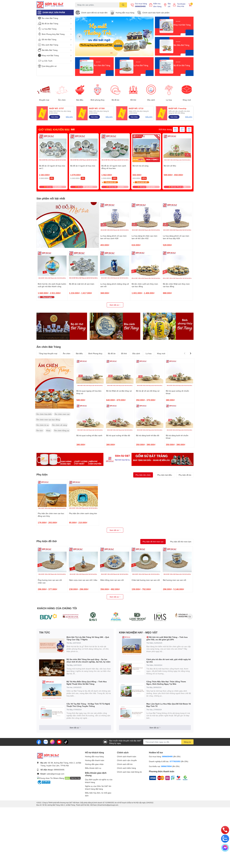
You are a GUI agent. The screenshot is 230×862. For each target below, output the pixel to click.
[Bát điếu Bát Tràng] (174, 46)
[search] (123, 4)
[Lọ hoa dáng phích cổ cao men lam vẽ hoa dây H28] (177, 217)
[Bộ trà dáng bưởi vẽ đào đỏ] (149, 418)
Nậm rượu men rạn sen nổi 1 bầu (83, 580)
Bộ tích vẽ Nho (170, 166)
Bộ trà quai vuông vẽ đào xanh (89, 435)
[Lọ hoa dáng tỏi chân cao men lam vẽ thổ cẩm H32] (145, 217)
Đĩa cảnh (151, 100)
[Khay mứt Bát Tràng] (174, 26)
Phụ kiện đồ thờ (46, 541)
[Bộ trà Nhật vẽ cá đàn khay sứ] (120, 373)
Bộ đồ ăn (115, 100)
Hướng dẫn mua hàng (125, 12)
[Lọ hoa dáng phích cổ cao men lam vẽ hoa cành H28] (114, 217)
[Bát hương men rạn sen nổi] (177, 561)
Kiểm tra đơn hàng (157, 4)
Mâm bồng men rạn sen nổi (112, 580)
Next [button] (149, 36)
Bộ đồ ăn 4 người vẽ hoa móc (82, 166)
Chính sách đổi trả (124, 764)
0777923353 (175, 761)
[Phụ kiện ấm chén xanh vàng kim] (83, 495)
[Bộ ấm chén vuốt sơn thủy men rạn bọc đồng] (145, 265)
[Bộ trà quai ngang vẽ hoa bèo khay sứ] (90, 373)
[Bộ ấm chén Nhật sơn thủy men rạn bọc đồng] (177, 265)
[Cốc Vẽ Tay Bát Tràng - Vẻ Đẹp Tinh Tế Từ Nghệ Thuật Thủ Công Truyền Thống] (51, 712)
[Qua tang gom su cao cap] (115, 459)
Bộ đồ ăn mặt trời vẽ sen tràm (81, 284)
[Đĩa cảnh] (151, 90)
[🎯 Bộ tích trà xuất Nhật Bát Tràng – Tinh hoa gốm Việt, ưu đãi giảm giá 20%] (131, 645)
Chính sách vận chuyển (127, 760)
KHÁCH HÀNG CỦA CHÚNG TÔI (57, 608)
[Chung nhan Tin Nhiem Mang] (50, 778)
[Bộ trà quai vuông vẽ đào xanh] (90, 418)
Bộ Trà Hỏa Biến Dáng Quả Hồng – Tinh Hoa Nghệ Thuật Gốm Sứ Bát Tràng (87, 682)
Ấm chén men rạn (62, 414)
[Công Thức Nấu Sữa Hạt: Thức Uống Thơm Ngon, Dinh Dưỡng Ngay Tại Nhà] (131, 690)
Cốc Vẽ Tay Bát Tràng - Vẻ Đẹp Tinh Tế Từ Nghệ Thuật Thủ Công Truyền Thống (88, 705)
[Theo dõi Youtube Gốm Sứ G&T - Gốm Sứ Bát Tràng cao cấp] (59, 742)
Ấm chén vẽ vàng (59, 425)
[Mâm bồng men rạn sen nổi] (114, 561)
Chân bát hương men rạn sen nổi (146, 580)
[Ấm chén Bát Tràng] (94, 66)
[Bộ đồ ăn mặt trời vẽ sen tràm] (83, 265)
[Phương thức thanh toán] (165, 777)
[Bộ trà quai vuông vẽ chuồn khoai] (179, 373)
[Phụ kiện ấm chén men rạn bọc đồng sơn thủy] (52, 495)
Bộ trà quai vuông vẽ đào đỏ (118, 435)
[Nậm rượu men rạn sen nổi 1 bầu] (83, 561)
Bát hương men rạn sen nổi (174, 580)
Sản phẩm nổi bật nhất (50, 198)
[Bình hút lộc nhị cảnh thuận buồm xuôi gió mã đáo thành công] (52, 265)
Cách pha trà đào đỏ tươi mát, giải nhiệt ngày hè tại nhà (168, 660)
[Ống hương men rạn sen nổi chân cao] (52, 561)
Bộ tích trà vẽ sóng (140, 166)
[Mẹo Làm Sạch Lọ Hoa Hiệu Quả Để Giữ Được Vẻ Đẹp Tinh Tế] (131, 712)
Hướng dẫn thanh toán (94, 760)
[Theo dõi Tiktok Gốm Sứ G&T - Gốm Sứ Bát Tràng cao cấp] (66, 742)
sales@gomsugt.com (55, 774)
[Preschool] (115, 616)
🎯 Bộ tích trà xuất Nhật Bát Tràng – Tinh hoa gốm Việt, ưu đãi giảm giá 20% (167, 638)
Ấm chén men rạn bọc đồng (48, 419)
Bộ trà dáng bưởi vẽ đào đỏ (147, 435)
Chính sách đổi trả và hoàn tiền (94, 12)
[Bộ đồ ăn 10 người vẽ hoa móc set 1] (53, 148)
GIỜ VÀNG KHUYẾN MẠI (53, 129)
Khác (48, 430)
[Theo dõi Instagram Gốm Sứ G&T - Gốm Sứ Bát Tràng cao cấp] (52, 742)
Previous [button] (79, 36)
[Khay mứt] (186, 90)
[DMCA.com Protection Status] (73, 778)
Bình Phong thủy (95, 353)
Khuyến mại (44, 100)
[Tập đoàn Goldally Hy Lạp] (182, 616)
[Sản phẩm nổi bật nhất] (67, 225)
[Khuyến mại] (44, 90)
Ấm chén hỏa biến (44, 414)
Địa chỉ (169, 4)
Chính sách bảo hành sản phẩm (155, 12)
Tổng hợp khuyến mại (48, 353)
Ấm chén (62, 100)
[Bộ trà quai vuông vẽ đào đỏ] (120, 418)
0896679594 (166, 766)
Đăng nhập (180, 6)
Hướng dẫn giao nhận (94, 764)
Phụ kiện (42, 474)
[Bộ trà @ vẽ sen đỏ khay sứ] (149, 373)
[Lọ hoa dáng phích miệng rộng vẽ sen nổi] (114, 265)
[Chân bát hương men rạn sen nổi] (145, 561)
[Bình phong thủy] (97, 90)
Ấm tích (39, 430)
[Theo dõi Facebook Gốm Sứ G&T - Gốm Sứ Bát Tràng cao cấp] (38, 742)
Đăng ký (187, 742)
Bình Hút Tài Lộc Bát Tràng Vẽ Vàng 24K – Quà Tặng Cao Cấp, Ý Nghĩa (88, 638)
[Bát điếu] (79, 90)
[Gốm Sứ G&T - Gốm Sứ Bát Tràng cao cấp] (52, 4)
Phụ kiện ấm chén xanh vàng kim (83, 513)
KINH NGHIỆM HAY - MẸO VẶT (138, 632)
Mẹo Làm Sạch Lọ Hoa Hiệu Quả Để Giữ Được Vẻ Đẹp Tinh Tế (168, 705)
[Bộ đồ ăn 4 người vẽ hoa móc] (84, 148)
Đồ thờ (133, 100)
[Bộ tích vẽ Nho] (177, 148)
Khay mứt (187, 100)
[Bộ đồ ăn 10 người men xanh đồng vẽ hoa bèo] (115, 148)
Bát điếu (79, 100)
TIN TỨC (44, 632)
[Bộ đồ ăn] (174, 66)
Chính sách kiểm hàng (126, 768)
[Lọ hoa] (169, 90)
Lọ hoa (169, 100)
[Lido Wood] (138, 616)
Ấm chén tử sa (42, 425)
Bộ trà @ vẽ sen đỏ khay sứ (147, 391)
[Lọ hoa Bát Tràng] (134, 66)
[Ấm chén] (62, 90)
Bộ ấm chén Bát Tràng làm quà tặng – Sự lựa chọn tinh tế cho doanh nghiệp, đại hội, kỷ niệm (88, 660)
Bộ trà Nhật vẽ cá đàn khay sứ (119, 391)
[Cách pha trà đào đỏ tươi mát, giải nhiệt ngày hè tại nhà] (131, 667)
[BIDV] (48, 616)
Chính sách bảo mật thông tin (129, 772)
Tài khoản (181, 4)
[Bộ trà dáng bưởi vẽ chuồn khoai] (179, 418)
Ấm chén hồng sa (61, 430)
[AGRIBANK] (70, 616)
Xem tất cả (114, 305)
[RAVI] (93, 616)
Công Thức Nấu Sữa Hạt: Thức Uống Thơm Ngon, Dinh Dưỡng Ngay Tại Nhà (166, 682)
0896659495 (140, 6)
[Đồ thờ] (133, 90)
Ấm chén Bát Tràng (48, 346)
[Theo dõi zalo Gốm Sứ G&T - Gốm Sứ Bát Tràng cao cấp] (45, 742)
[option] (114, 36)
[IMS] (160, 616)
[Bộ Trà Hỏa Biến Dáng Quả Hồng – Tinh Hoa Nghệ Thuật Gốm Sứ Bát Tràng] (51, 690)
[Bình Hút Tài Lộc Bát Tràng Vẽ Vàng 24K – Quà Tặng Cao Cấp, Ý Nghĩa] (51, 645)
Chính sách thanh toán (126, 756)
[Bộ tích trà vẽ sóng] (146, 148)
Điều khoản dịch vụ (93, 768)
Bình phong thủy (97, 100)
